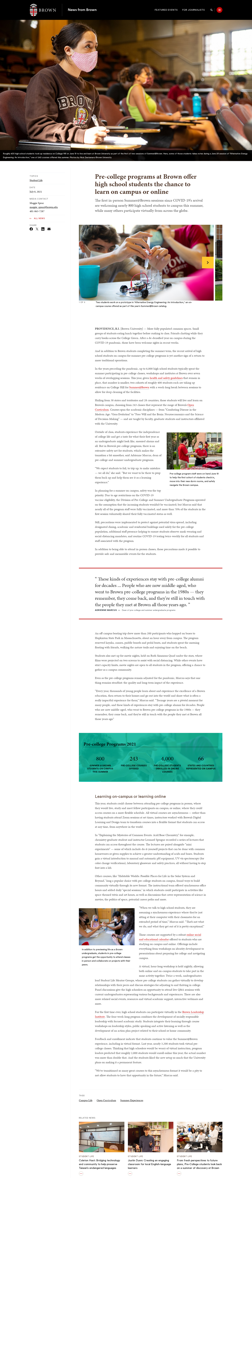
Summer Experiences (131, 1100)
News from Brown (82, 10)
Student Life (36, 180)
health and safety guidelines (166, 378)
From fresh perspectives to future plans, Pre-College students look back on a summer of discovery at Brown (199, 1164)
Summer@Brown (139, 387)
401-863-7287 (37, 211)
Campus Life (85, 1100)
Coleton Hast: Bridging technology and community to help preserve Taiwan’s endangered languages (99, 1164)
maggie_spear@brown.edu (44, 207)
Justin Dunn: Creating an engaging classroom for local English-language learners (149, 1164)
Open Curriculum (106, 1100)
